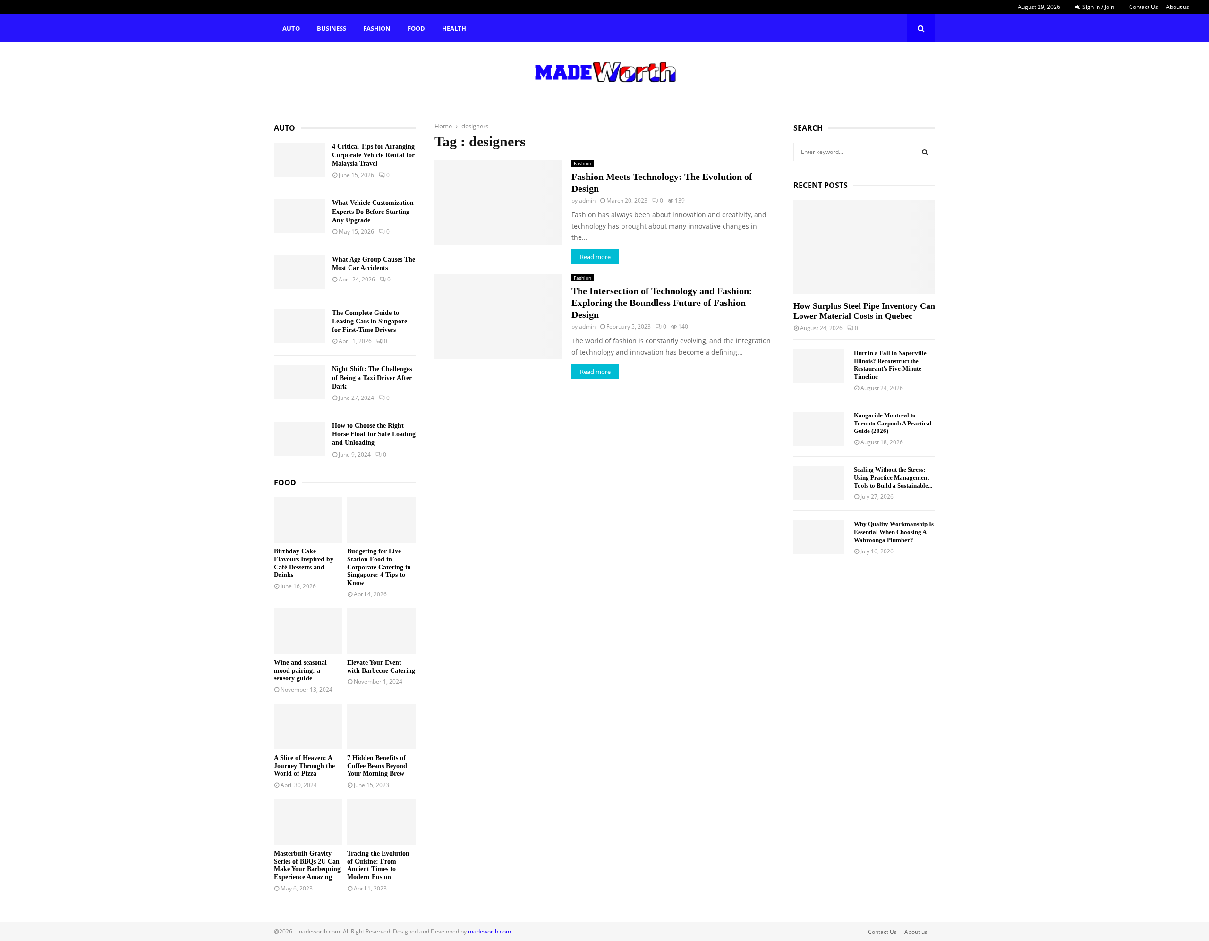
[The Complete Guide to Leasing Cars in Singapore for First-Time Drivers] (299, 326)
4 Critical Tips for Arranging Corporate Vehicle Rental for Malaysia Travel (373, 155)
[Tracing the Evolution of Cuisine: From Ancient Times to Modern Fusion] (381, 822)
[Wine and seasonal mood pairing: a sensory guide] (308, 631)
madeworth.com (489, 931)
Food (416, 28)
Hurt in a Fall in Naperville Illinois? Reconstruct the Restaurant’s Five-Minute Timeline (890, 364)
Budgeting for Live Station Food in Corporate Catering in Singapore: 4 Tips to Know (379, 567)
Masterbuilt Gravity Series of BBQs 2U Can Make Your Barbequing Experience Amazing (307, 865)
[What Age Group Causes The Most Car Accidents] (299, 272)
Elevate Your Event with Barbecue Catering (381, 666)
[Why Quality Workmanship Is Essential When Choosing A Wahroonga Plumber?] (818, 537)
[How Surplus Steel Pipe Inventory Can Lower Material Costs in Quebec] (864, 247)
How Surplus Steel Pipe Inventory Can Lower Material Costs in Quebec (864, 311)
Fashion (377, 28)
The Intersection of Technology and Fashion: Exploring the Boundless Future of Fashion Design (661, 303)
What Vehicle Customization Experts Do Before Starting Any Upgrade (373, 211)
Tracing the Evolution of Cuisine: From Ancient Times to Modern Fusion (378, 865)
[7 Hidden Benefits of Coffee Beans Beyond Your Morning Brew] (381, 726)
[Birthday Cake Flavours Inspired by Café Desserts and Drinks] (308, 520)
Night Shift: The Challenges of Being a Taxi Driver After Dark (372, 377)
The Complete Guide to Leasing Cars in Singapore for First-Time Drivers (369, 321)
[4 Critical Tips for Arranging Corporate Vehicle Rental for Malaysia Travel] (299, 160)
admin (587, 200)
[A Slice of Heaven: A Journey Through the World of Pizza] (308, 726)
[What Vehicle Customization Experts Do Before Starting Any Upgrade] (299, 216)
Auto (291, 28)
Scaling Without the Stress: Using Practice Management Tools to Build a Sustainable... (893, 477)
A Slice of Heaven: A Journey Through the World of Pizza (304, 766)
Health (454, 28)
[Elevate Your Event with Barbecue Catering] (381, 631)
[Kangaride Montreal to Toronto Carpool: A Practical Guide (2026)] (818, 429)
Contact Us (1143, 7)
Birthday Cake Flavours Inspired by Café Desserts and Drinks (303, 563)
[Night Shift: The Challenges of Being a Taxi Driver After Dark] (299, 382)
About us (1177, 7)
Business (331, 28)
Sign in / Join (1097, 7)
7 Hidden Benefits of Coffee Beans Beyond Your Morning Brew (377, 766)
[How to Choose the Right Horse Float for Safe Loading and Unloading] (299, 439)
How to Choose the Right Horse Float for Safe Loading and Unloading (374, 434)
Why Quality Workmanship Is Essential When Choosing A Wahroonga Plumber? (894, 531)
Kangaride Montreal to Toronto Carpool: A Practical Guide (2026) (893, 423)
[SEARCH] (925, 152)
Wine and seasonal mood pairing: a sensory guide (300, 670)
